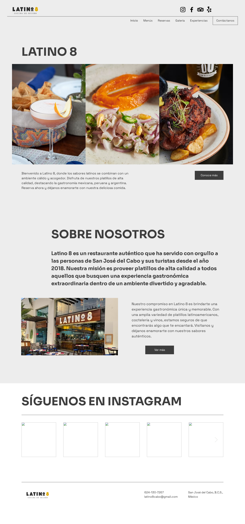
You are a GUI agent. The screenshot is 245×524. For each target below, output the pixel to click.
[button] (209, 175)
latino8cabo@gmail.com (161, 497)
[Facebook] (191, 9)
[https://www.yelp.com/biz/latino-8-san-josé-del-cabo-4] (200, 9)
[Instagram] (182, 9)
